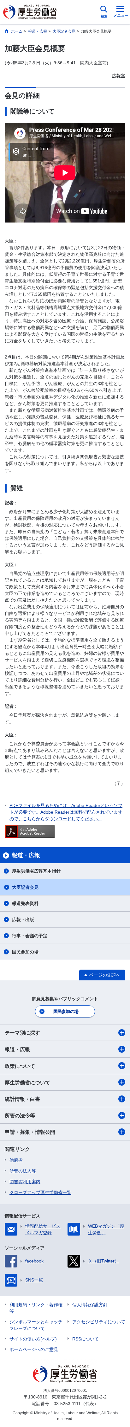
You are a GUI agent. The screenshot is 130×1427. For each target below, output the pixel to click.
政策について (20, 1066)
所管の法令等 (20, 1115)
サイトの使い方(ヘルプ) (33, 1338)
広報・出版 (23, 919)
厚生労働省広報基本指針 (36, 871)
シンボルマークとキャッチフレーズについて (35, 1325)
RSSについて (85, 1338)
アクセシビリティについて (98, 1321)
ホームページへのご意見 (33, 1349)
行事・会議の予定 (29, 935)
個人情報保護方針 (90, 1304)
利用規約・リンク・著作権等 (35, 1308)
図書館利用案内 (24, 1181)
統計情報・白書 (22, 1099)
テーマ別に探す (22, 1033)
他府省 (16, 1160)
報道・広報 (17, 1049)
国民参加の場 (25, 951)
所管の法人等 (22, 1170)
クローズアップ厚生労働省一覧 (40, 1192)
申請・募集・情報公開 (30, 1132)
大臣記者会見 (25, 887)
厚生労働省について (27, 1082)
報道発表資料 (25, 903)
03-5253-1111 (67, 1403)
